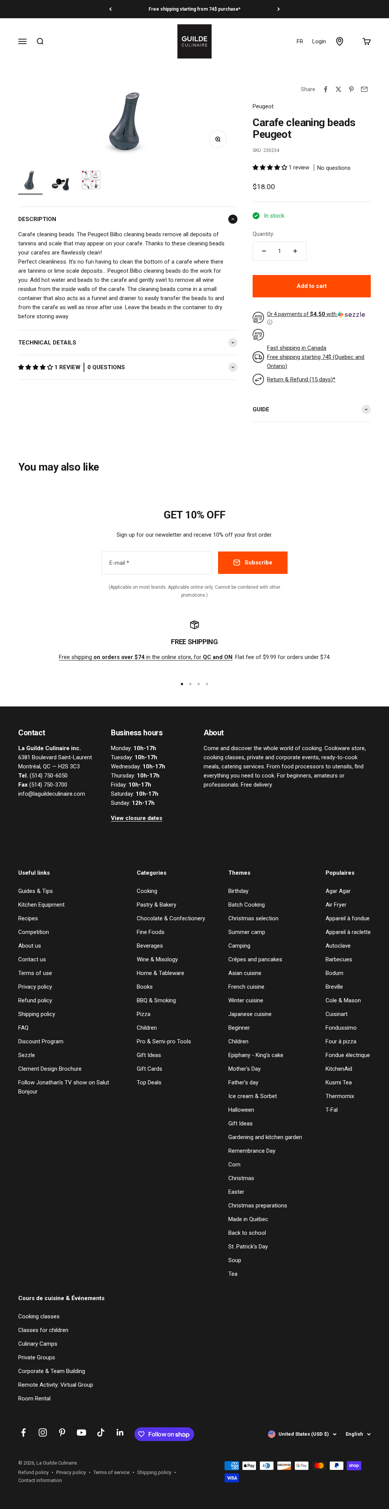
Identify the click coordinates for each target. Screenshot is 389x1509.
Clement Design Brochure (50, 1068)
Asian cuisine (244, 973)
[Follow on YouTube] (81, 1432)
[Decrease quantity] (264, 251)
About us (29, 945)
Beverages (150, 945)
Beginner (239, 1027)
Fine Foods (150, 932)
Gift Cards (149, 1068)
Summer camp (246, 932)
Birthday (238, 891)
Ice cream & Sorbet (252, 1096)
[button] (36, 367)
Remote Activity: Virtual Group (55, 1384)
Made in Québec (248, 1219)
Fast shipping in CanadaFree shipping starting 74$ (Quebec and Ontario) (315, 357)
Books (145, 986)
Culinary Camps (37, 1343)
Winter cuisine (245, 1000)
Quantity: (263, 234)
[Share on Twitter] (338, 89)
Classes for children (43, 1330)
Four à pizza (341, 1041)
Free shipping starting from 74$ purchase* (194, 9)
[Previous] (110, 9)
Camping (239, 945)
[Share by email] (364, 89)
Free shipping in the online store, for (145, 657)
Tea (232, 1273)
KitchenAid (339, 1068)
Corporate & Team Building (51, 1371)
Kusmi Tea (339, 1082)
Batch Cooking (246, 904)
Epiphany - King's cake (255, 1055)
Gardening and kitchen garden (265, 1137)
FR (300, 41)
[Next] (278, 9)
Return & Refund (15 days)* (301, 379)
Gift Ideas (149, 1055)
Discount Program (40, 1041)
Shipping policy (36, 1014)
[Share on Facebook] (325, 89)
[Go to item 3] (91, 181)
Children (147, 1027)
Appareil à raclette (348, 932)
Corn (234, 1164)
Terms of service (111, 1472)
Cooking (147, 891)
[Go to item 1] (30, 181)
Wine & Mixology (157, 959)
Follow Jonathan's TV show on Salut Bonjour (63, 1087)
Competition (33, 932)
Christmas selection (253, 918)
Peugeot (263, 106)
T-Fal (332, 1109)
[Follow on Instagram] (43, 1432)
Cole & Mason (343, 1000)
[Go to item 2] (61, 181)
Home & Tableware (160, 973)
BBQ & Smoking (156, 1000)
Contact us (32, 959)
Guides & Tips (35, 891)
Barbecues (339, 959)
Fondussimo (341, 1027)
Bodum (334, 973)
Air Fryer (336, 904)
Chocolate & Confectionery (171, 918)
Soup (234, 1260)
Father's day (243, 1082)
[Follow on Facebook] (23, 1432)
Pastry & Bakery (156, 904)
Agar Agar (338, 891)
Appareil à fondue (348, 918)
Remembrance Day (251, 1150)
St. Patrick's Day (248, 1246)
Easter (236, 1191)
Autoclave (338, 945)
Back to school (247, 1232)
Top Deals (149, 1082)
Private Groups (36, 1357)
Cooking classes (39, 1316)
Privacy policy (35, 986)
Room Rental (34, 1398)
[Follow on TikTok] (101, 1432)
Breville (334, 986)
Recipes (28, 918)
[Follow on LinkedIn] (120, 1432)
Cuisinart (337, 1014)
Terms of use (35, 973)
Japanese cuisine (250, 1014)
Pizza (143, 1014)
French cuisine (246, 986)
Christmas (241, 1178)
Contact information (40, 1480)
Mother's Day (244, 1068)
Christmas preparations (257, 1205)
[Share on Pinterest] (351, 89)
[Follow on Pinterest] (62, 1432)
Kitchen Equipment (41, 904)
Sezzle (26, 1055)
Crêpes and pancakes (255, 959)
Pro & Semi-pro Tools (164, 1041)
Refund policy (35, 1000)
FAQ (23, 1027)
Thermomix (340, 1096)
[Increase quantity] (295, 251)
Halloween (241, 1109)
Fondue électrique (348, 1055)
